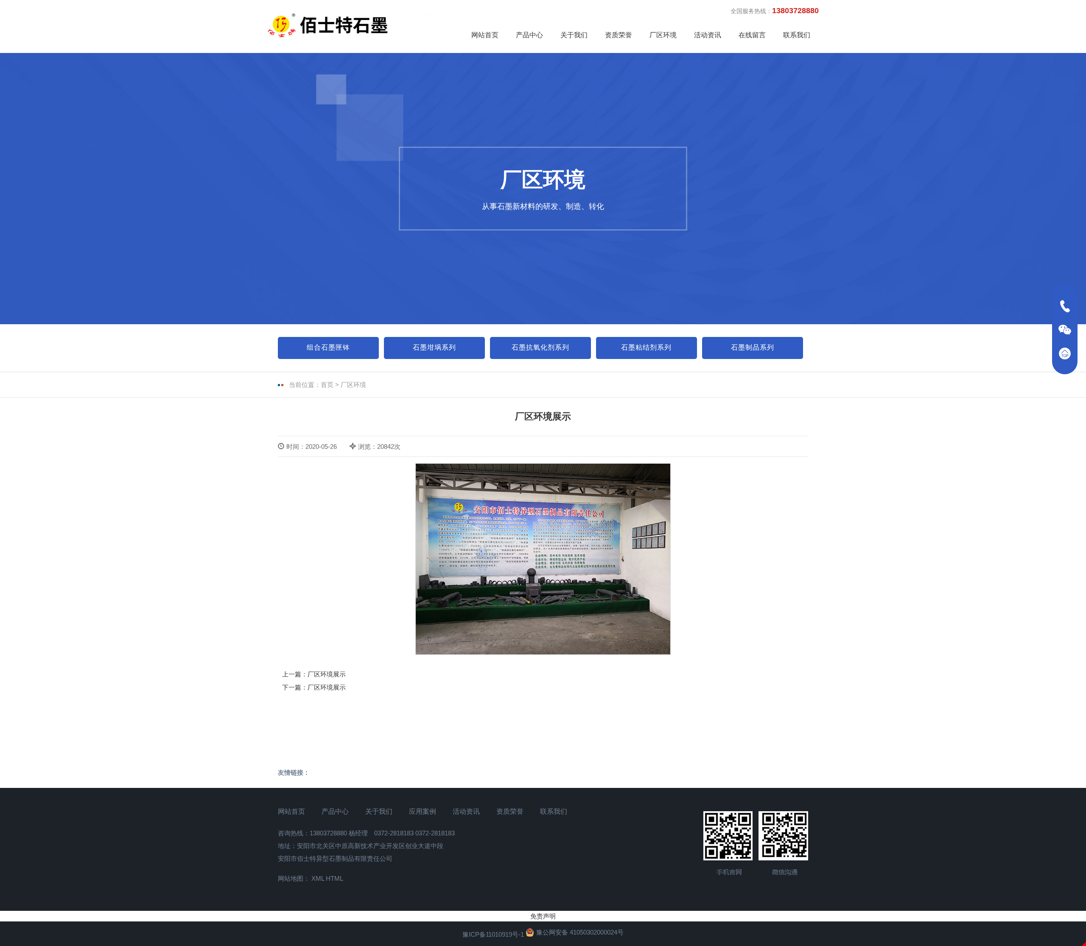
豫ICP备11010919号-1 (493, 934)
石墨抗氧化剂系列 (540, 347)
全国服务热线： (775, 10)
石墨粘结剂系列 (646, 347)
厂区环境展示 (327, 674)
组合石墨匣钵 (328, 347)
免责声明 (543, 916)
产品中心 (529, 35)
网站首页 (484, 35)
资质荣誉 (618, 35)
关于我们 (574, 35)
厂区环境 (663, 35)
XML (317, 878)
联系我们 (796, 35)
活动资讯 (707, 35)
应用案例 (422, 811)
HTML (334, 878)
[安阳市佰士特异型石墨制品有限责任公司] (354, 25)
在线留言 (752, 35)
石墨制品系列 (752, 347)
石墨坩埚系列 (434, 347)
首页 (327, 384)
